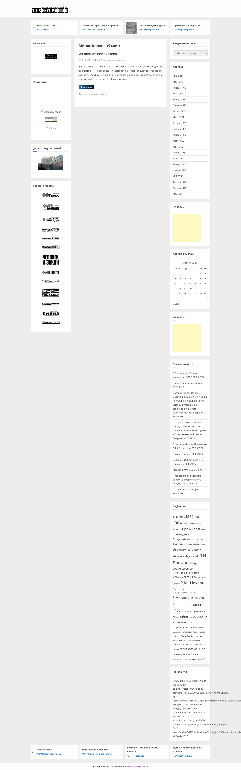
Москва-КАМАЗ (181, 469)
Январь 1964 (180, 152)
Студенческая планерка (186, 489)
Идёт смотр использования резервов (187, 749)
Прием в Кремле (182, 454)
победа (176, 636)
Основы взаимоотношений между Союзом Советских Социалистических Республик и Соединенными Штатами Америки (189, 430)
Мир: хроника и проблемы (95, 749)
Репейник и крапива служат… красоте (143, 749)
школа (201, 659)
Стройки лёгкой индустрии (187, 25)
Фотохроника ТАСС (189, 593)
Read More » (87, 87)
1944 (176, 516)
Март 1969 (178, 140)
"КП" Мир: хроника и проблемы (149, 29)
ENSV (100, 60)
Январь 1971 (179, 129)
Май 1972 (178, 81)
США (175, 593)
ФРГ (179, 593)
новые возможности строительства (190, 622)
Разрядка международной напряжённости (189, 589)
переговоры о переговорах (192, 632)
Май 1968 (178, 146)
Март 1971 (178, 117)
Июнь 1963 (179, 158)
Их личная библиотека (98, 54)
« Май (176, 304)
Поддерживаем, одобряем (187, 383)
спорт (183, 649)
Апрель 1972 (179, 87)
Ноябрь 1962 (180, 170)
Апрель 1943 (180, 182)
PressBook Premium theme (135, 766)
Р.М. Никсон (192, 582)
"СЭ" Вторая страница (183, 29)
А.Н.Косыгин (195, 523)
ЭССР (183, 611)
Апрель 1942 (180, 188)
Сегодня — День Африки (152, 25)
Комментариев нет (116, 60)
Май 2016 (178, 76)
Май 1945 (178, 176)
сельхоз (198, 644)
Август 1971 (179, 111)
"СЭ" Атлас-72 (43, 29)
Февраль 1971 (180, 123)
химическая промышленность (185, 659)
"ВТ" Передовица (135, 755)
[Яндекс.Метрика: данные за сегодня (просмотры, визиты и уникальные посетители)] (51, 112)
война (183, 617)
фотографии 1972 (185, 654)
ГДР (189, 550)
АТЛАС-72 (177, 530)
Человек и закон (189, 597)
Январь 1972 (179, 99)
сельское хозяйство (183, 644)
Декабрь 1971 (180, 105)
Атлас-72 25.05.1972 (47, 25)
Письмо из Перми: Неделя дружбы (100, 25)
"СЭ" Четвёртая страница (94, 94)
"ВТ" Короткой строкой (93, 29)
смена (176, 649)
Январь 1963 (180, 164)
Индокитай (191, 556)
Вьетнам (179, 549)
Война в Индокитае (195, 544)
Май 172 (177, 193)
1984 (177, 523)
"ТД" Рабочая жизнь (182, 755)
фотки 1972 (196, 649)
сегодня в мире (194, 640)
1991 (185, 523)
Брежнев (189, 529)
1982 (197, 517)
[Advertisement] (187, 228)
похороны (187, 635)
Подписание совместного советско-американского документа (187, 479)
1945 (182, 516)
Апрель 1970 (179, 134)
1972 (189, 516)
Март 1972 (178, 93)
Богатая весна (44, 749)
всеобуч (193, 617)
